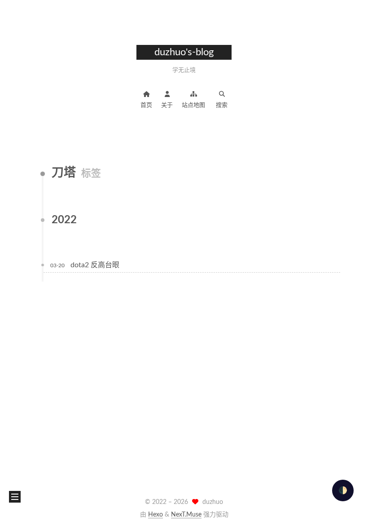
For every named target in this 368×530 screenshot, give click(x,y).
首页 (146, 105)
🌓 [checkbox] (342, 490)
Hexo (155, 515)
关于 (167, 105)
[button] (15, 497)
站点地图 (193, 105)
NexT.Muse (186, 515)
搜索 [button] (222, 105)
